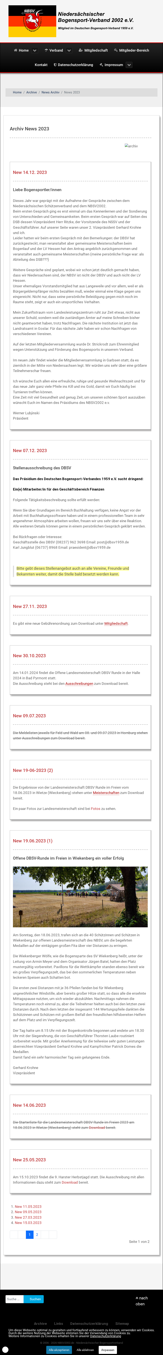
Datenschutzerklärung (105, 1336)
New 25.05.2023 (29, 1159)
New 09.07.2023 (29, 715)
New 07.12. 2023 (30, 450)
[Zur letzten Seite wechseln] (53, 1235)
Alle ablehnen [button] (85, 1350)
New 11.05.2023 (28, 1206)
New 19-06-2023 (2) (33, 770)
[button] (5, 1350)
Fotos (95, 809)
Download (97, 1127)
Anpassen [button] (107, 1350)
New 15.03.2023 (28, 1223)
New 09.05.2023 (28, 1212)
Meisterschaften (106, 793)
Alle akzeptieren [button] (59, 1350)
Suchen (35, 1299)
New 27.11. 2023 (30, 606)
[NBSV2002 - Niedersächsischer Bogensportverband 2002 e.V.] (69, 21)
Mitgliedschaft (116, 623)
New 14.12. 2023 (30, 172)
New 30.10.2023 (29, 655)
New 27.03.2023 (28, 1217)
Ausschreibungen (79, 683)
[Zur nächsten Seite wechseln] (45, 1235)
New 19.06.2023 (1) (32, 840)
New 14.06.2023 (29, 1105)
